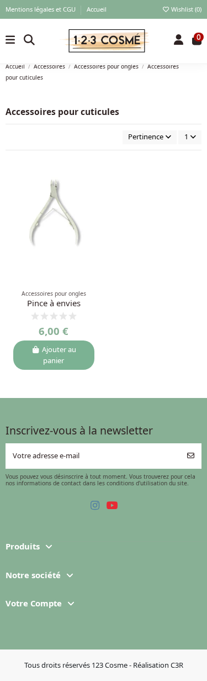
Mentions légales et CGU (41, 9)
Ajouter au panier (59, 354)
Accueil (97, 9)
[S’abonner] (190, 456)
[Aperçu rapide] (93, 192)
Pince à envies (54, 302)
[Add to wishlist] (93, 173)
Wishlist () (185, 9)
